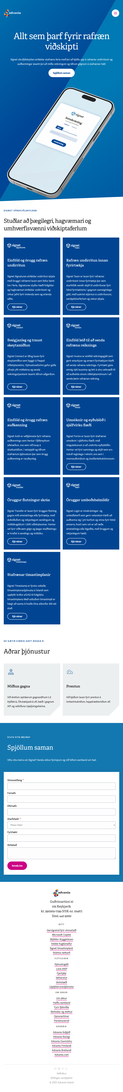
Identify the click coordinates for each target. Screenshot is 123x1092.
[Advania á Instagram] (59, 1069)
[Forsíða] (12, 13)
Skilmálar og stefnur (61, 1011)
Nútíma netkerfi (61, 952)
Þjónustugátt (62, 964)
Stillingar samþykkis (61, 1078)
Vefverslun (61, 977)
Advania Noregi (61, 1036)
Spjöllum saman (61, 73)
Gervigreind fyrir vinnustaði (61, 930)
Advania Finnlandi (61, 1045)
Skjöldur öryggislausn (61, 939)
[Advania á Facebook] (55, 1069)
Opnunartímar (61, 1016)
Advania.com (61, 1054)
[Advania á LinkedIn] (66, 1069)
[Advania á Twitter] (63, 1069)
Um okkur (61, 998)
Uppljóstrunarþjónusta (61, 986)
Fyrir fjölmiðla (61, 1007)
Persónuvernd (61, 1020)
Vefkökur (61, 1073)
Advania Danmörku (61, 1041)
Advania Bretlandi (61, 1050)
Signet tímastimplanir (61, 948)
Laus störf (61, 968)
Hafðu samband (61, 1002)
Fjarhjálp (61, 973)
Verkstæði (61, 982)
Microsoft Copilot (61, 934)
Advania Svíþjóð (61, 1032)
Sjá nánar (17, 307)
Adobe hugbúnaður (61, 943)
